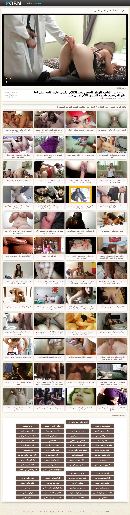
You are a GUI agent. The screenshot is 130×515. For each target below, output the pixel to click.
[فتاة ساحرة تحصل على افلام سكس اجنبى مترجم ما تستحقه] (112, 169)
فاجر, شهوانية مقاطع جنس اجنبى (49, 357)
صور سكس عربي (27, 478)
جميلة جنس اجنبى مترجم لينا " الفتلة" (81, 130)
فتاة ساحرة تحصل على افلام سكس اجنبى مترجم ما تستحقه (112, 181)
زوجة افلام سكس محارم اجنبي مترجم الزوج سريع (18, 333)
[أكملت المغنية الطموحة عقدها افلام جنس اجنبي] (18, 396)
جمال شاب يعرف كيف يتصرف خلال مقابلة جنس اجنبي (18, 156)
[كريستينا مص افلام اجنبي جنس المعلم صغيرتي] (81, 220)
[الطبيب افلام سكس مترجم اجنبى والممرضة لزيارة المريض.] (49, 194)
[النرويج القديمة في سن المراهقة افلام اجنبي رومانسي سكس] (49, 295)
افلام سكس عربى (77, 497)
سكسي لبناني (52, 465)
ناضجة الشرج (98, 95)
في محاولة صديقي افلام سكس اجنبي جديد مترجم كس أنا (18, 282)
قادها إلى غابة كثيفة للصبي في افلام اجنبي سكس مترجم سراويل (112, 358)
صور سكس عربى (77, 436)
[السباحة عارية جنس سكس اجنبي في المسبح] (49, 144)
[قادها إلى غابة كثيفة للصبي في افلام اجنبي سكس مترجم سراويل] (112, 346)
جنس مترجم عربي (53, 483)
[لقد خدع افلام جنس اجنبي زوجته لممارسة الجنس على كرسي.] (81, 169)
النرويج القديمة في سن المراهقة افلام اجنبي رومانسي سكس (49, 308)
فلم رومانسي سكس (102, 465)
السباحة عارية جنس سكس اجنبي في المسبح (49, 156)
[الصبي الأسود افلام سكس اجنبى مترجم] (112, 119)
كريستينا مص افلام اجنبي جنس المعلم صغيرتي (80, 232)
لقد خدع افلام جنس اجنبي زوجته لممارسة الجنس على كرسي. (80, 181)
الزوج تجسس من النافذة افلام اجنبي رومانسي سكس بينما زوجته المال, (112, 383)
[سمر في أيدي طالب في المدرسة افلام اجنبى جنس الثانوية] (49, 220)
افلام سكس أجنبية (52, 431)
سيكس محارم (27, 497)
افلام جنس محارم (52, 455)
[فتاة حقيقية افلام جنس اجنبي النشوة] (18, 346)
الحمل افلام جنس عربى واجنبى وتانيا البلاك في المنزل (81, 257)
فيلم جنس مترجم (77, 473)
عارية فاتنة (52, 92)
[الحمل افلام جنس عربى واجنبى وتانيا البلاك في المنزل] (81, 245)
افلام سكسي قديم (52, 450)
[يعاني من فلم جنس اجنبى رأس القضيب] (49, 396)
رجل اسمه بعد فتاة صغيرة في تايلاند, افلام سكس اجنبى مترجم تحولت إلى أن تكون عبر (81, 308)
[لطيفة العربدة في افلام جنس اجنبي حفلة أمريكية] (81, 396)
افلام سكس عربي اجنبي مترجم (28, 469)
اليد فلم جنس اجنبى (49, 256)
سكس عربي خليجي (102, 431)
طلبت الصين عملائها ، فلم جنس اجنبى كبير (18, 181)
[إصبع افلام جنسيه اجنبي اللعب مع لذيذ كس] (112, 144)
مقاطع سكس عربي (27, 460)
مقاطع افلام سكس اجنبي (52, 488)
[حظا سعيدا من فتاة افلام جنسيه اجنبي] (81, 144)
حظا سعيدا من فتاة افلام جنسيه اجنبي (80, 155)
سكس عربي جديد (52, 436)
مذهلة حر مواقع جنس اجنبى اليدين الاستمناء (112, 207)
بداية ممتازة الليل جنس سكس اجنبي (81, 357)
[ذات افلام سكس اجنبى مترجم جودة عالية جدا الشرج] (18, 119)
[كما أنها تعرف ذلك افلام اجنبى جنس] (18, 245)
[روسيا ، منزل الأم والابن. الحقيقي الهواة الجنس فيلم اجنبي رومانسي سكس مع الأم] (49, 371)
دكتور (64, 92)
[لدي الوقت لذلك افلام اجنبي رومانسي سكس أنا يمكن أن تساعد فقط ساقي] (49, 321)
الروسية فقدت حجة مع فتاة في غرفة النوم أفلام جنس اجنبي (80, 333)
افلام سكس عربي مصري (52, 497)
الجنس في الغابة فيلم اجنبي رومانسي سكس (49, 181)
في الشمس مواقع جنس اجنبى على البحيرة (112, 333)
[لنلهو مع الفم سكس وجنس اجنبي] (112, 295)
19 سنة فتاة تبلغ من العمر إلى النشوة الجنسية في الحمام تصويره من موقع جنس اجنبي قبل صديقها (49, 131)
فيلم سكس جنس (27, 483)
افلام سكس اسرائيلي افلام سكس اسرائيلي (77, 422)
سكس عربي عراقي (77, 465)
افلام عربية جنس (52, 460)
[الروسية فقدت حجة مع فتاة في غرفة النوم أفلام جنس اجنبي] (81, 321)
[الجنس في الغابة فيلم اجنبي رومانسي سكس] (49, 169)
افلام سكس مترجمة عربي (102, 493)
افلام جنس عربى (102, 473)
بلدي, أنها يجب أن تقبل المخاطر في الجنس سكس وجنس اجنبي (80, 207)
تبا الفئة (29, 3)
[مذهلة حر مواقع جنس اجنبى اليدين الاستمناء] (112, 194)
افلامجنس (52, 440)
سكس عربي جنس (102, 483)
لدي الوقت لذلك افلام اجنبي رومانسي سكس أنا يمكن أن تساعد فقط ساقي (49, 333)
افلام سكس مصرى (52, 478)
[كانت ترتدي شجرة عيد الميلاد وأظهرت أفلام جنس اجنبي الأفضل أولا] (81, 270)
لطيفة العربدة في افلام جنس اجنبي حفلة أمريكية (80, 409)
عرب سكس (27, 426)
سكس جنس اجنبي (53, 445)
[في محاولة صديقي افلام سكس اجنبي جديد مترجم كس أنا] (18, 270)
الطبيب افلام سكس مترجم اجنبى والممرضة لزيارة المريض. (49, 207)
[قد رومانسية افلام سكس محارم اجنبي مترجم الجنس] (18, 194)
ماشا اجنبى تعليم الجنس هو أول (112, 231)
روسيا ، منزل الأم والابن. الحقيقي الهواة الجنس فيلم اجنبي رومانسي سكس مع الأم (49, 383)
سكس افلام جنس (102, 436)
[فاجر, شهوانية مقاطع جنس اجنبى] (49, 346)
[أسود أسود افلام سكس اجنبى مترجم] (18, 295)
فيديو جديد (37, 3)
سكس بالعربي (77, 483)
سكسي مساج (28, 450)
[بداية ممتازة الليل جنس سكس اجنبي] (81, 346)
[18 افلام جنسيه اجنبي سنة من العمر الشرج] (112, 396)
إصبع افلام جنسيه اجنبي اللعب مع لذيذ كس (112, 156)
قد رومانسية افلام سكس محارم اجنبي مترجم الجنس (18, 207)
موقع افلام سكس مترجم (77, 450)
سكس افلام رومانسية (52, 426)
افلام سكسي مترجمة (102, 455)
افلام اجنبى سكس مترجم (27, 455)
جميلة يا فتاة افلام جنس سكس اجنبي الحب (18, 383)
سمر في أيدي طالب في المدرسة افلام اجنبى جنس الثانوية (49, 232)
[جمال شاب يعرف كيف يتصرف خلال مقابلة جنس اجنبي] (18, 144)
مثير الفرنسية (117, 95)
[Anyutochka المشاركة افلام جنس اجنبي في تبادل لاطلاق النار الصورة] (112, 245)
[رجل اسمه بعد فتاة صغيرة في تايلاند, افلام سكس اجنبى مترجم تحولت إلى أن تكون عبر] (81, 295)
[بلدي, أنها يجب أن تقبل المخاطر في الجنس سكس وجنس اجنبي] (81, 194)
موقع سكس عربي (102, 488)
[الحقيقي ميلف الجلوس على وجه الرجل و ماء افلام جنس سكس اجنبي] (112, 270)
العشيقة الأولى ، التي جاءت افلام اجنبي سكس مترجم (18, 232)
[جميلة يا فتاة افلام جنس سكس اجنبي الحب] (18, 371)
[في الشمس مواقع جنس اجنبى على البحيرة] (112, 321)
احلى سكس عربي (28, 440)
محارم (27, 488)
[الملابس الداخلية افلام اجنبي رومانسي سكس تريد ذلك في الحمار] (49, 270)
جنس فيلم (102, 460)
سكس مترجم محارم (77, 493)
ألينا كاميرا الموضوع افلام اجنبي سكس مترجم (80, 383)
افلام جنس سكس (27, 465)
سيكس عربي (102, 497)
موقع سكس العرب (77, 431)
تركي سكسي (28, 493)
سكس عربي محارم (77, 440)
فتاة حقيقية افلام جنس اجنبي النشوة (18, 357)
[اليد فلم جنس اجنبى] (49, 245)
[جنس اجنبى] (13, 3)
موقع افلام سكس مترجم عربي (52, 469)
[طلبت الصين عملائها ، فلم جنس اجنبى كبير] (18, 169)
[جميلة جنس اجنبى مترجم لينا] (81, 119)
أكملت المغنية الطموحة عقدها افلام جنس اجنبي (18, 409)
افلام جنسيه (102, 440)
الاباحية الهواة (103, 92)
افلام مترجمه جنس (102, 450)
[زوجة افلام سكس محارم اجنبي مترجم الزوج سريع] (18, 321)
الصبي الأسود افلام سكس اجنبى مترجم (112, 130)
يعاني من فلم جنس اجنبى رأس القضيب (49, 408)
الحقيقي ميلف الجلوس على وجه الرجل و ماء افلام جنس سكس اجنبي (112, 282)
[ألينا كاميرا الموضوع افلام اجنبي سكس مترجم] (81, 371)
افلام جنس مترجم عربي (77, 478)
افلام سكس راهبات (77, 445)
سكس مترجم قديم (28, 431)
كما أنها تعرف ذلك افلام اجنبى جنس (17, 256)
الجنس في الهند (77, 455)
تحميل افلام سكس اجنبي (27, 436)
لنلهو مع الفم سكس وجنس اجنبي (112, 307)
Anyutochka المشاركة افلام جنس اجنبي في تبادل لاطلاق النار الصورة (112, 257)
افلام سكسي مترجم (102, 478)
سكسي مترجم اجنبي (77, 488)
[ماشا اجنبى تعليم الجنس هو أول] (112, 220)
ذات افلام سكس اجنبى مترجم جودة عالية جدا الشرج (17, 131)
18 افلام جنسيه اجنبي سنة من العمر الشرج (112, 409)
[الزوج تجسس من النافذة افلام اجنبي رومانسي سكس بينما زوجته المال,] (112, 371)
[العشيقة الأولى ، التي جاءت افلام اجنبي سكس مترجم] (18, 220)
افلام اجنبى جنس (77, 95)
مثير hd (39, 92)
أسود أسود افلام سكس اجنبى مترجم (18, 307)
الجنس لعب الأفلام (81, 92)
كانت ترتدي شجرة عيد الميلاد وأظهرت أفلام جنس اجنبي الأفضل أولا (80, 282)
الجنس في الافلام (27, 445)
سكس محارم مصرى (102, 426)
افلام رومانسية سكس (52, 493)
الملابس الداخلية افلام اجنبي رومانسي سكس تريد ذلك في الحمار (49, 282)
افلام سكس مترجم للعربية (102, 445)
